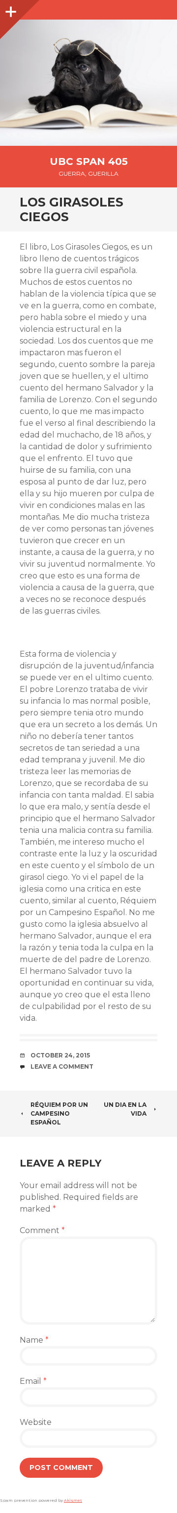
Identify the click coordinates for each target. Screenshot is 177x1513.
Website (36, 1422)
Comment (42, 1230)
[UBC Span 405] (88, 83)
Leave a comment (61, 1066)
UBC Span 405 (89, 161)
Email (33, 1381)
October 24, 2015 (60, 1055)
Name (34, 1340)
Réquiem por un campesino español (59, 1113)
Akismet (73, 1500)
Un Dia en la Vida (125, 1109)
